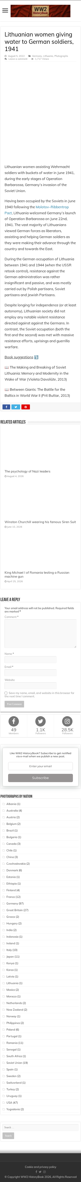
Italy (9, 950)
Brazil (10, 830)
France (10, 896)
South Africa (14, 1056)
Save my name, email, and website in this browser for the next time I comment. (39, 694)
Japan (10, 956)
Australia (12, 810)
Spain (10, 1069)
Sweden (11, 1076)
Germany (37, 56)
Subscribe (40, 778)
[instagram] (44, 1171)
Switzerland (14, 1082)
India (9, 930)
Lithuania (48, 56)
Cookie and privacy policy (40, 1167)
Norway (11, 1016)
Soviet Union (14, 1062)
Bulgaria (11, 837)
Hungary (12, 923)
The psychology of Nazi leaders (27, 471)
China (10, 857)
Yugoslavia (13, 1109)
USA (9, 1102)
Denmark (12, 870)
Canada (11, 843)
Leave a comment (18, 58)
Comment (11, 616)
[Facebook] (36, 1171)
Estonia (11, 877)
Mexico (10, 989)
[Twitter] (40, 1171)
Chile (9, 850)
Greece (10, 916)
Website (10, 680)
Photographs (61, 56)
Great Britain (14, 910)
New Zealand (14, 1009)
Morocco (11, 996)
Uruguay (12, 1096)
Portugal (11, 1036)
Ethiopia (11, 883)
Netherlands (14, 1003)
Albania (11, 804)
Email (9, 666)
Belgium (11, 823)
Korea (10, 969)
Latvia (10, 976)
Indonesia (12, 936)
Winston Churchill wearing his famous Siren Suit (40, 522)
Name (9, 653)
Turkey (10, 1089)
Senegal (11, 1049)
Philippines (13, 1023)
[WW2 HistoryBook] (40, 10)
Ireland (10, 943)
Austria (11, 817)
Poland (10, 1029)
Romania (12, 1042)
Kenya (10, 963)
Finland (11, 890)
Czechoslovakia (16, 863)
